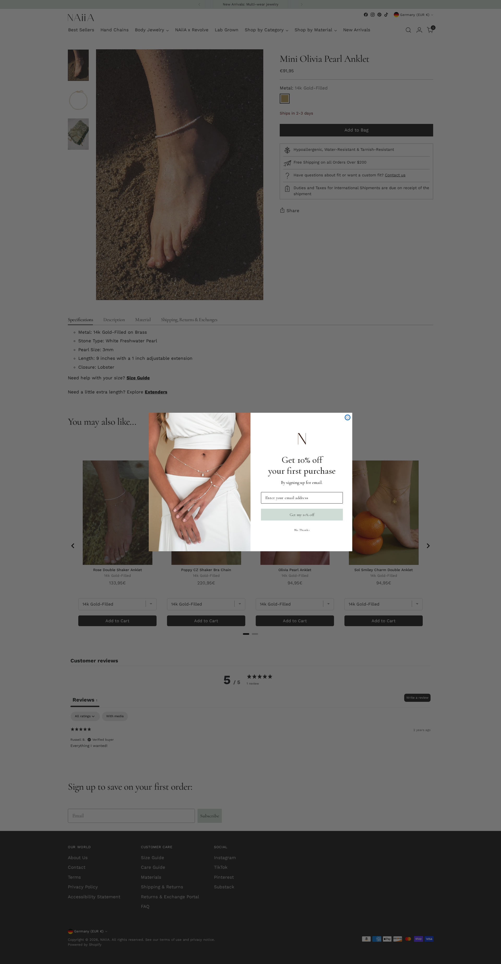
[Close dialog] (347, 417)
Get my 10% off (302, 514)
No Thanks (302, 530)
